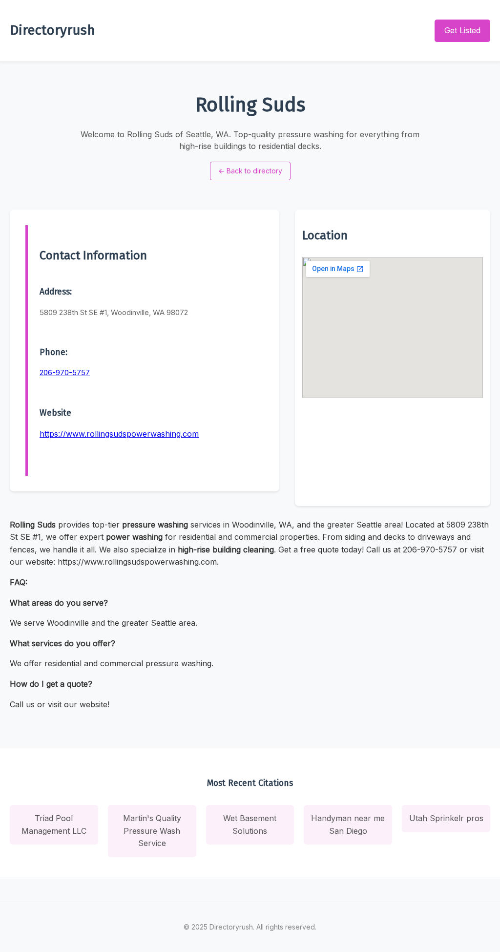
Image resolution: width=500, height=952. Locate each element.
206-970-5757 (65, 372)
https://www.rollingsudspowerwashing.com (119, 434)
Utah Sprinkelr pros (446, 818)
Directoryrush (52, 30)
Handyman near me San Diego (348, 824)
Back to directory (250, 171)
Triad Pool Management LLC (53, 824)
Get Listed (462, 30)
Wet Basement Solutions (249, 824)
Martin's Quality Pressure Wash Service (152, 830)
